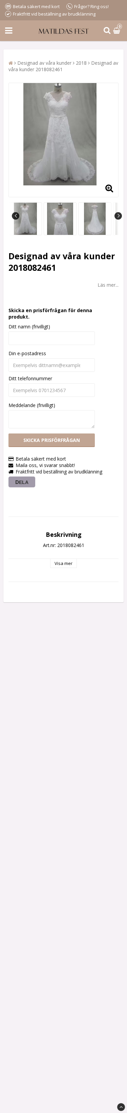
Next (118, 216)
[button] (117, 31)
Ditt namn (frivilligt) (29, 326)
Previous (15, 216)
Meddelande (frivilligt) (31, 405)
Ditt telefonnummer (30, 378)
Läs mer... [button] (108, 285)
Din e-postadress (27, 353)
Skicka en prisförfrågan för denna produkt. (50, 313)
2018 (81, 63)
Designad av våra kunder (44, 63)
